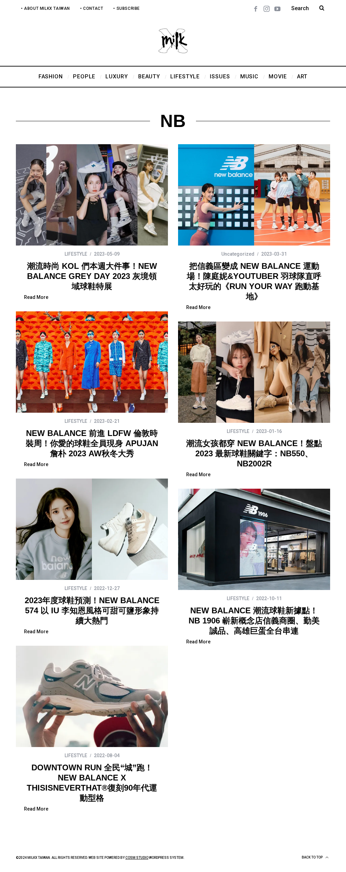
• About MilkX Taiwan (45, 8)
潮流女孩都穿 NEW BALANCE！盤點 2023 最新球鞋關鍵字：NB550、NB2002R (254, 453)
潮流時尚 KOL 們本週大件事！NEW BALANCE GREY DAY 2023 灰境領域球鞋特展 (92, 276)
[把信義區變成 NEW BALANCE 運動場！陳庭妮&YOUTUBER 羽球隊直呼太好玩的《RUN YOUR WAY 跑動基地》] (254, 195)
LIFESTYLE (76, 254)
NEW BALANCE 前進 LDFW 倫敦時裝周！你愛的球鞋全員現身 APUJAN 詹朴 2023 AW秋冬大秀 (92, 443)
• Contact (91, 8)
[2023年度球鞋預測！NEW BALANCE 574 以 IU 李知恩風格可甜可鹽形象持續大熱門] (92, 529)
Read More (36, 297)
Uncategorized (237, 254)
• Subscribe (126, 8)
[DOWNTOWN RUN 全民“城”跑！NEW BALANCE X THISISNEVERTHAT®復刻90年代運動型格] (92, 696)
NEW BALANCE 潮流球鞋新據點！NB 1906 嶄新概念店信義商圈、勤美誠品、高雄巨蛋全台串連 (254, 620)
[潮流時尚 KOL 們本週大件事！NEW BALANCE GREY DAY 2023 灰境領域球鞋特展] (92, 195)
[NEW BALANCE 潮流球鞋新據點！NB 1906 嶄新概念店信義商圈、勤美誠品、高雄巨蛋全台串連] (254, 539)
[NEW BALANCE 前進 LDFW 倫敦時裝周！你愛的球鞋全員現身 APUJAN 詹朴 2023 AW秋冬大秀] (92, 362)
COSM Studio (136, 858)
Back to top (312, 857)
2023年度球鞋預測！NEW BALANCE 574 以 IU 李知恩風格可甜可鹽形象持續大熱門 (92, 610)
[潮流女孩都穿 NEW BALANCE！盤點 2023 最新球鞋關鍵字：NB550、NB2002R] (254, 372)
